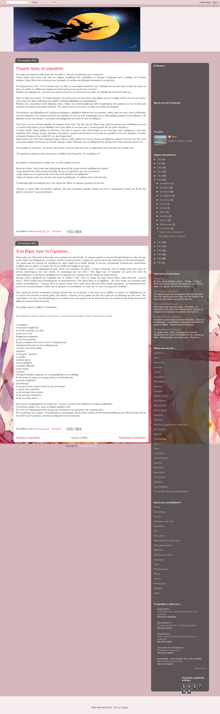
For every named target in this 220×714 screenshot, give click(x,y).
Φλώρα (157, 574)
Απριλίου (164, 216)
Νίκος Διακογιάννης (163, 545)
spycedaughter (160, 487)
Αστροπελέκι (160, 512)
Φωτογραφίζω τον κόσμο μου (167, 329)
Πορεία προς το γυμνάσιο (39, 68)
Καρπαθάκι (159, 526)
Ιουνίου (163, 208)
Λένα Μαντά (160, 401)
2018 (159, 159)
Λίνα (156, 531)
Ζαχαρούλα (159, 377)
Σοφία (156, 448)
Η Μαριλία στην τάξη (163, 521)
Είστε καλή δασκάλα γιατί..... (167, 304)
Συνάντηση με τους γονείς (166, 291)
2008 (159, 258)
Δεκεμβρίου (165, 183)
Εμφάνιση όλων (200, 668)
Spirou (157, 593)
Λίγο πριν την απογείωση (170, 647)
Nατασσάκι (159, 472)
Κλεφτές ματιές (161, 396)
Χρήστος (158, 463)
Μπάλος (158, 434)
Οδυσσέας (158, 550)
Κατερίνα (158, 391)
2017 (159, 163)
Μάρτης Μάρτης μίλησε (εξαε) (170, 661)
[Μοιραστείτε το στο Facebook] (77, 231)
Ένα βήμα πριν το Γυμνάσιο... (43, 251)
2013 (159, 180)
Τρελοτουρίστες (161, 458)
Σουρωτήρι (159, 559)
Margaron (158, 588)
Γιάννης (157, 516)
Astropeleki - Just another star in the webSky (179, 659)
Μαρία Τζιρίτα (160, 410)
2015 (159, 172)
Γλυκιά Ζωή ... (164, 634)
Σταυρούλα (159, 453)
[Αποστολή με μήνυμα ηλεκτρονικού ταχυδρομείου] (68, 231)
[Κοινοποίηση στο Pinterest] (80, 231)
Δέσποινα (158, 367)
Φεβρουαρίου (166, 224)
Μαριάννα (158, 415)
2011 (159, 246)
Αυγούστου (165, 200)
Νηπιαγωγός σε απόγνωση (166, 540)
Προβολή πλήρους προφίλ (180, 141)
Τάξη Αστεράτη (161, 569)
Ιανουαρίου (165, 228)
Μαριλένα (158, 420)
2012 (159, 242)
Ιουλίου (163, 204)
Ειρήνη (157, 372)
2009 (159, 254)
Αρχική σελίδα (79, 437)
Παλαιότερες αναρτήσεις (132, 437)
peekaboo (158, 482)
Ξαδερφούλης (160, 439)
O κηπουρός (159, 477)
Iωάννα (157, 578)
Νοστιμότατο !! (164, 623)
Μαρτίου (164, 220)
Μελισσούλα (159, 429)
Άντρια (157, 507)
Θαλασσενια (160, 381)
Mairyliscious (160, 583)
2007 (159, 263)
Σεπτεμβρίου (166, 195)
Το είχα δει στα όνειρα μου (168, 650)
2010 (159, 250)
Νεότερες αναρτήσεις (28, 437)
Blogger (124, 707)
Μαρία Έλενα (160, 405)
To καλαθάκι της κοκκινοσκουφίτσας (171, 491)
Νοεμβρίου (165, 187)
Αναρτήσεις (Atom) (87, 446)
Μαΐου (163, 212)
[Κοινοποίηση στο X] (74, 231)
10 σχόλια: (57, 231)
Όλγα (156, 443)
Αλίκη (156, 357)
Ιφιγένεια (158, 386)
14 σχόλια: (57, 429)
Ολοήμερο (158, 278)
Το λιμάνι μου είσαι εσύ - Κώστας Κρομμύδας (176, 625)
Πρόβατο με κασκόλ (163, 555)
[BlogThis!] (71, 231)
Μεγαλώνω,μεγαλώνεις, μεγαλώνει (170, 424)
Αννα (174, 136)
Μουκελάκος (160, 536)
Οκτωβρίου (165, 191)
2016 (159, 167)
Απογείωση (159, 362)
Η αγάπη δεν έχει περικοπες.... (168, 316)
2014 (159, 176)
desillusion (159, 467)
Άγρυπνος (158, 353)
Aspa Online (163, 609)
